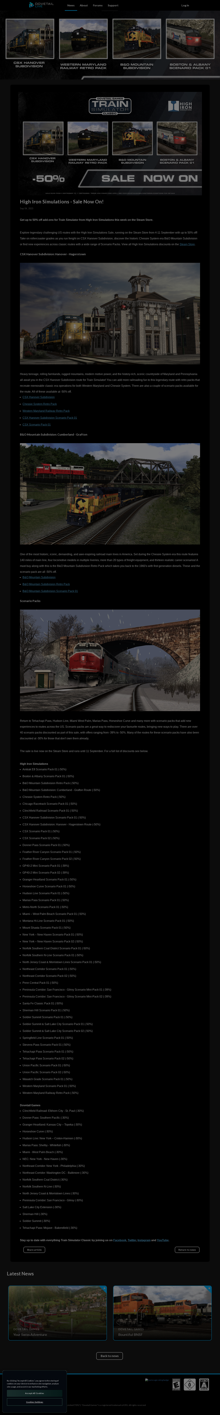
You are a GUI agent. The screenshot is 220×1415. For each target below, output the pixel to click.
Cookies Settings (34, 1402)
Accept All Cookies (34, 1393)
